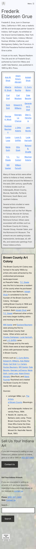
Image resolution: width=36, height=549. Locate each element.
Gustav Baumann (10, 367)
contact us (18, 491)
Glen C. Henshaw (28, 118)
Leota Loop (13, 373)
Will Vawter (8, 325)
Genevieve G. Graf (28, 106)
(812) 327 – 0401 (15, 497)
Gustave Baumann (8, 129)
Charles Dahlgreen (11, 337)
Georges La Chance (18, 118)
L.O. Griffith (12, 340)
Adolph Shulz (21, 310)
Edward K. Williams (11, 361)
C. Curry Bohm (22, 358)
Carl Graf (12, 364)
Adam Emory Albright (18, 79)
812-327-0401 (28, 458)
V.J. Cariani (22, 364)
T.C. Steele (24, 282)
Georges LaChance (18, 370)
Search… (5, 505)
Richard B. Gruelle (28, 148)
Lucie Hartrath (26, 337)
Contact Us (10, 464)
